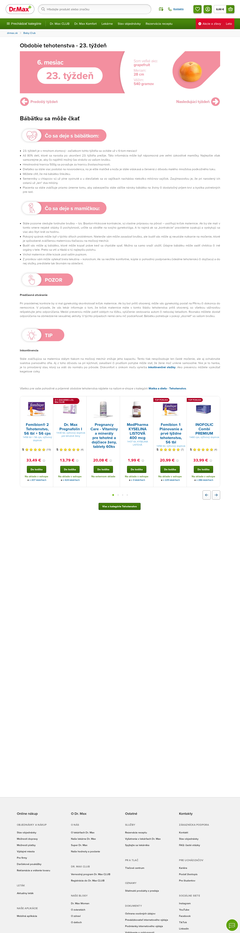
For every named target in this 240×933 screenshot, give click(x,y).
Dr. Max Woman (80, 903)
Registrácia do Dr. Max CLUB (88, 880)
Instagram (185, 903)
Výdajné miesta (26, 851)
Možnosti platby (26, 845)
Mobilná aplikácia (27, 915)
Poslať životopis (188, 874)
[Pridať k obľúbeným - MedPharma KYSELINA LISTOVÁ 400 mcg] (149, 400)
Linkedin (184, 928)
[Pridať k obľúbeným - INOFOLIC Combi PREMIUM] (216, 400)
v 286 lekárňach (204, 480)
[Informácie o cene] (44, 460)
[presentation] (36, 409)
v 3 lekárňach (138, 480)
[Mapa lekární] (161, 9)
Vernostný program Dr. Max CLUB (90, 874)
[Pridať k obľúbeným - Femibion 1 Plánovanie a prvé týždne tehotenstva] (183, 400)
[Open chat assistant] (232, 925)
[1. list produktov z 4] (113, 495)
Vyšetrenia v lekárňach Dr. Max (143, 838)
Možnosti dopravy (27, 838)
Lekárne (107, 23)
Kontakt (183, 832)
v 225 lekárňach (171, 480)
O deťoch (76, 922)
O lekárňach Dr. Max (82, 832)
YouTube (184, 909)
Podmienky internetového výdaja (144, 926)
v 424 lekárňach (71, 480)
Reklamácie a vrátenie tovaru (33, 870)
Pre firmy (22, 857)
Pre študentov (187, 880)
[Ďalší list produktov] (216, 495)
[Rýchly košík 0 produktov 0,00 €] (230, 9)
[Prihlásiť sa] (208, 9)
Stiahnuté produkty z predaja (142, 890)
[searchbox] (94, 9)
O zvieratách (78, 909)
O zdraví (75, 915)
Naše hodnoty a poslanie (85, 851)
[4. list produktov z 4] (127, 495)
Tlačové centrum (134, 867)
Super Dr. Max (79, 845)
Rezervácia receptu (159, 23)
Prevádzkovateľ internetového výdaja (146, 919)
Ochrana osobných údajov (140, 913)
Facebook (185, 915)
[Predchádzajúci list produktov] (207, 495)
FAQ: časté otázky (189, 845)
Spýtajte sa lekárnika (137, 845)
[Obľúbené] (197, 9)
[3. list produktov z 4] (122, 495)
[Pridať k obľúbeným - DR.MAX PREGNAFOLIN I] (82, 400)
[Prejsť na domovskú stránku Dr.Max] (20, 9)
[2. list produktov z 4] (118, 495)
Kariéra (183, 867)
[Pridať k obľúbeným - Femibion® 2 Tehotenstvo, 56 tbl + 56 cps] (49, 400)
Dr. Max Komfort (85, 23)
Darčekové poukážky (29, 863)
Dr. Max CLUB (59, 23)
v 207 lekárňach (38, 480)
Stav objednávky (129, 23)
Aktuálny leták (25, 893)
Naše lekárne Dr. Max (83, 838)
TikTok (183, 922)
